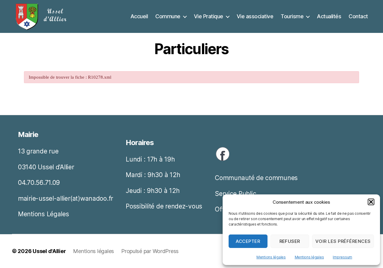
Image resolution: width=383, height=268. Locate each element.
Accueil (139, 16)
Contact (358, 16)
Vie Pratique (208, 16)
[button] (371, 202)
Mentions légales (271, 257)
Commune (167, 16)
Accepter (248, 241)
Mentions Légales (43, 214)
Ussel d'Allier (49, 251)
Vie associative (255, 16)
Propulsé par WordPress (150, 251)
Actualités (329, 16)
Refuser (289, 241)
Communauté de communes (256, 178)
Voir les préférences (343, 241)
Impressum (342, 257)
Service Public (235, 193)
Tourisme (292, 16)
